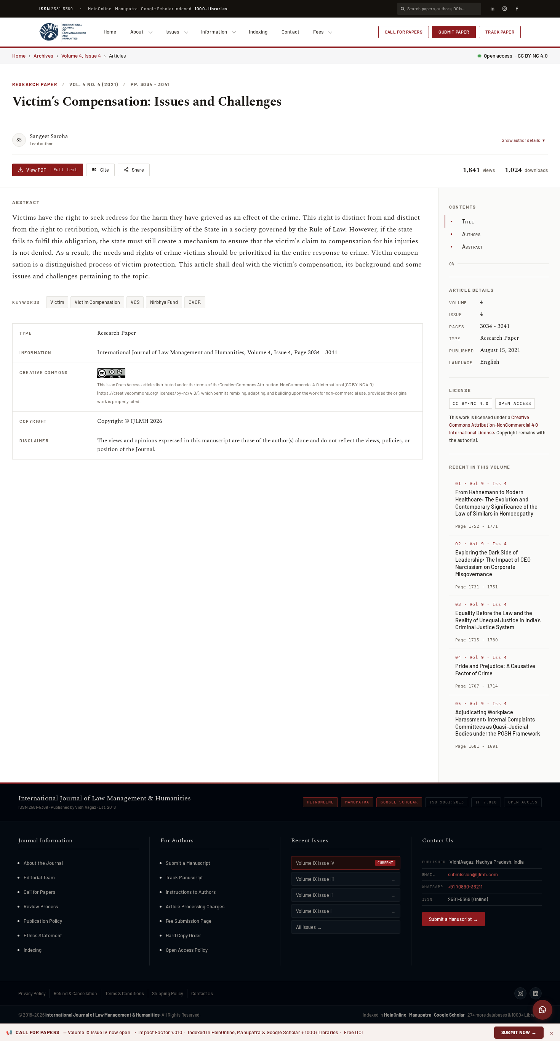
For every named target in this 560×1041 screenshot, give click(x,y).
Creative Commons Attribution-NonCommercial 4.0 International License (493, 424)
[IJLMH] (62, 32)
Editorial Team (39, 877)
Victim (57, 302)
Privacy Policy (32, 993)
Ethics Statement (43, 935)
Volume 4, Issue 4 (81, 55)
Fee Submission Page (188, 921)
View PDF (51, 170)
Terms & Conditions (124, 993)
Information (214, 32)
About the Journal (43, 863)
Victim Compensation (97, 302)
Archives (43, 55)
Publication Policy (43, 921)
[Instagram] (504, 9)
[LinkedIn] (492, 9)
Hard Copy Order (183, 935)
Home (110, 32)
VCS (135, 302)
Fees (318, 32)
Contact (291, 32)
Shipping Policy (167, 993)
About (137, 32)
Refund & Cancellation (75, 993)
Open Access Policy (187, 950)
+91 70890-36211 (465, 887)
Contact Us (202, 993)
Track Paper (499, 31)
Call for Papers (404, 31)
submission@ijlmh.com (473, 874)
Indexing (258, 32)
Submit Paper (453, 31)
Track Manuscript (184, 877)
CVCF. (195, 302)
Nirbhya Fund (164, 302)
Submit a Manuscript (188, 863)
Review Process (41, 906)
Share (138, 170)
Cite (104, 170)
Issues (172, 32)
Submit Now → (519, 1032)
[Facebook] (516, 9)
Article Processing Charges (195, 906)
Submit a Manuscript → (453, 919)
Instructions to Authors (191, 892)
